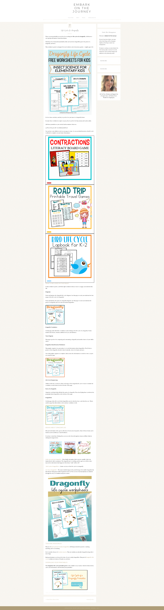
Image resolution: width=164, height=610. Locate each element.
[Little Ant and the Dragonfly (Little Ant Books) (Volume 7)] (55, 447)
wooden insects (62, 552)
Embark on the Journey (82, 8)
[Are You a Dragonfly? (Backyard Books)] (84, 447)
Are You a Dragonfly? (51, 470)
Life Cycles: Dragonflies (52, 466)
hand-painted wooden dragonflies (60, 546)
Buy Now (49, 183)
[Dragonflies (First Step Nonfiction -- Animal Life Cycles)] (69, 447)
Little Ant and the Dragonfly (53, 459)
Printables (70, 33)
